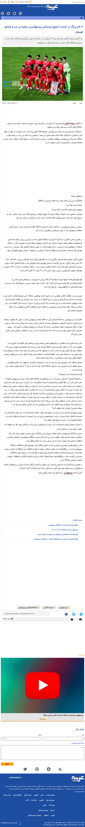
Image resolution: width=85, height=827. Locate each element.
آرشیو (53, 815)
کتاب (27, 800)
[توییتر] (25, 769)
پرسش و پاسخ (43, 810)
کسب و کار (7, 795)
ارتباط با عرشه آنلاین (24, 2)
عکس (45, 805)
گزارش (36, 795)
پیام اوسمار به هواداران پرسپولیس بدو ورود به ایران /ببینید (57, 534)
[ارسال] (79, 619)
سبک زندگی (28, 795)
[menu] (81, 18)
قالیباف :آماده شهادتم (26, 715)
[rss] (2, 13)
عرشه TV (81, 655)
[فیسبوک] (66, 613)
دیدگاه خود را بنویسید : (77, 743)
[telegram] (14, 13)
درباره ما (4, 2)
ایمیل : (40, 735)
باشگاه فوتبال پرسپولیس (28, 607)
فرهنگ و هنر (17, 795)
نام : (82, 735)
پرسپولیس (67, 472)
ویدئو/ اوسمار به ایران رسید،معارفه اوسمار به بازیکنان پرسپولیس (55, 539)
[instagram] (20, 13)
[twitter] (8, 13)
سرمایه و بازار (50, 800)
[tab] (45, 719)
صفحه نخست (50, 795)
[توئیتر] (73, 613)
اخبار (42, 795)
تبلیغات (12, 2)
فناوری (41, 800)
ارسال (7, 764)
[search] (3, 18)
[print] (73, 619)
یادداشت (34, 800)
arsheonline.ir (15, 777)
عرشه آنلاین (69, 123)
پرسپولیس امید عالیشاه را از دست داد (65, 529)
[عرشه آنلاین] (52, 7)
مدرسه (52, 810)
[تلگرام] (81, 613)
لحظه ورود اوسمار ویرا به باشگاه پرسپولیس (63, 525)
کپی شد (47, 614)
